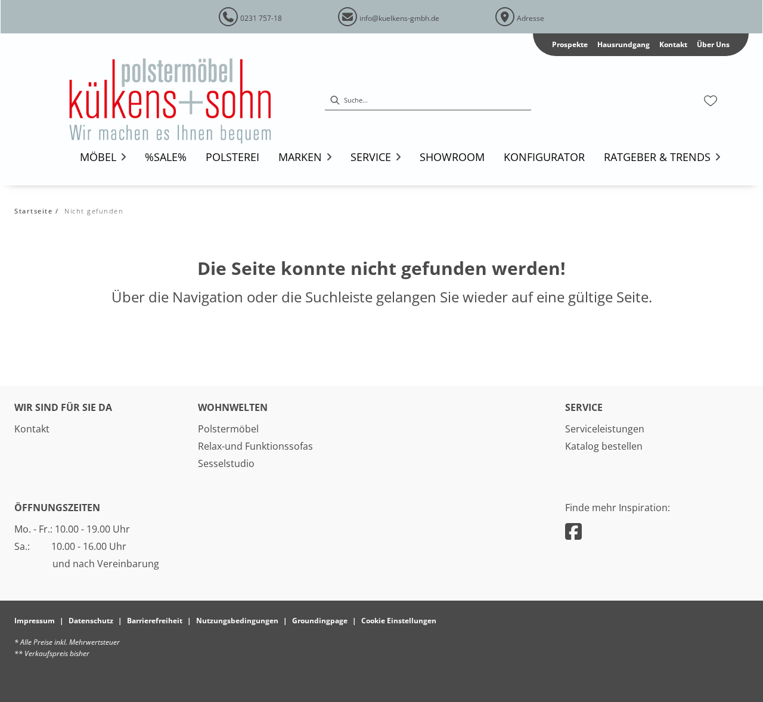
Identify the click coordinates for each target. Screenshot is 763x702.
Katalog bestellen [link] (604, 446)
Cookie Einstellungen (398, 621)
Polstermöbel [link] (228, 428)
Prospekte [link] (570, 44)
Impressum (34, 621)
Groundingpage (320, 621)
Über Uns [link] (713, 44)
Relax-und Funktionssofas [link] (255, 446)
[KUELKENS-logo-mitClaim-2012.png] (186, 101)
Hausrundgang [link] (623, 44)
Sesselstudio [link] (226, 463)
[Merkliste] (710, 100)
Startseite (33, 210)
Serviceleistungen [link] (604, 428)
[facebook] (573, 531)
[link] (98, 157)
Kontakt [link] (673, 44)
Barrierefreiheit (154, 621)
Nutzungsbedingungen (237, 621)
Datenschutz (91, 621)
